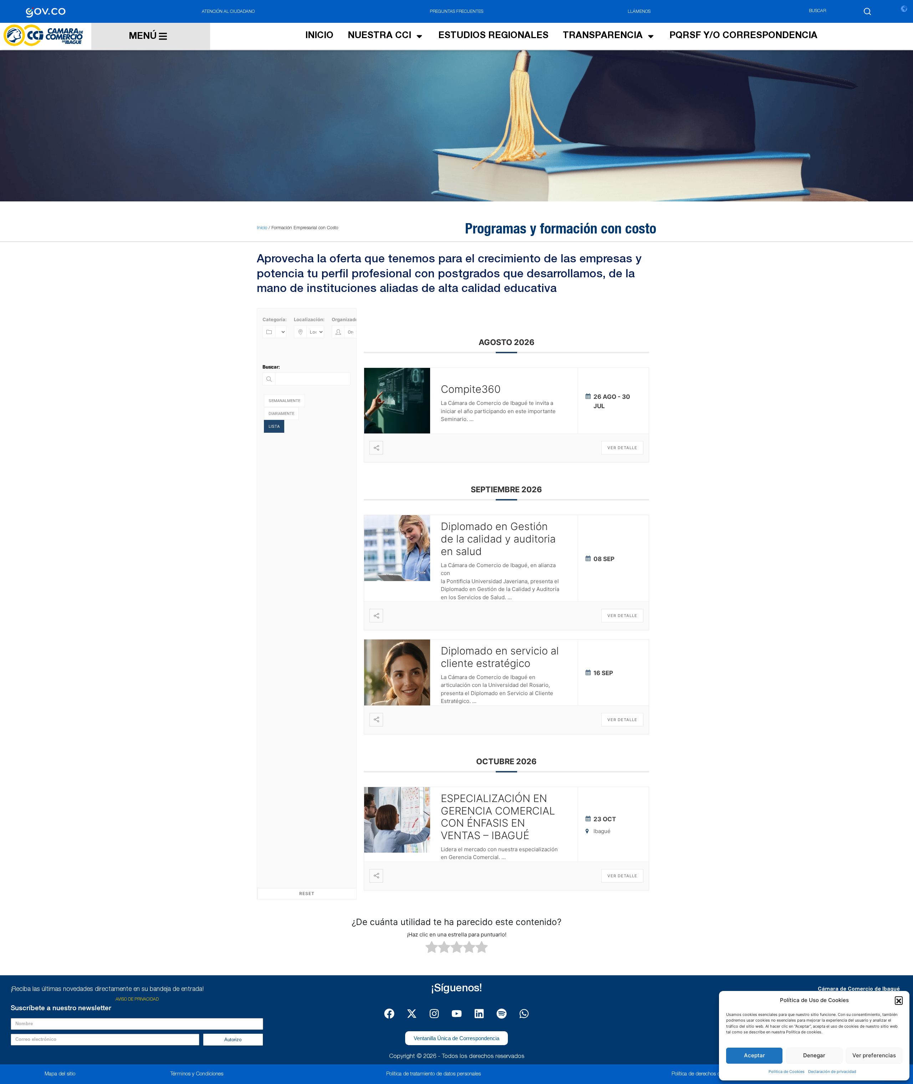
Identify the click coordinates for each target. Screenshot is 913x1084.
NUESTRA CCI (379, 36)
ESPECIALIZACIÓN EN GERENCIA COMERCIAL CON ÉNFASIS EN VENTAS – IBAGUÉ (498, 817)
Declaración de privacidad (832, 1071)
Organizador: (346, 319)
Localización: (309, 319)
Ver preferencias (874, 1055)
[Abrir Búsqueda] (867, 11)
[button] (898, 1000)
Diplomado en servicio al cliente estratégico (500, 656)
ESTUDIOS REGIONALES (493, 36)
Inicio (262, 228)
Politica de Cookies (787, 1071)
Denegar (814, 1055)
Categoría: (274, 319)
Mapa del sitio (60, 1074)
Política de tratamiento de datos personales (433, 1074)
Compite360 (471, 389)
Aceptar (754, 1055)
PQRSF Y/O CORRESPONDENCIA (743, 36)
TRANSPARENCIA (603, 36)
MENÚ (143, 36)
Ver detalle (622, 447)
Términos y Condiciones (196, 1074)
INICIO (319, 36)
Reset (307, 893)
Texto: (269, 367)
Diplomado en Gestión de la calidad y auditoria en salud (498, 539)
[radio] (431, 948)
